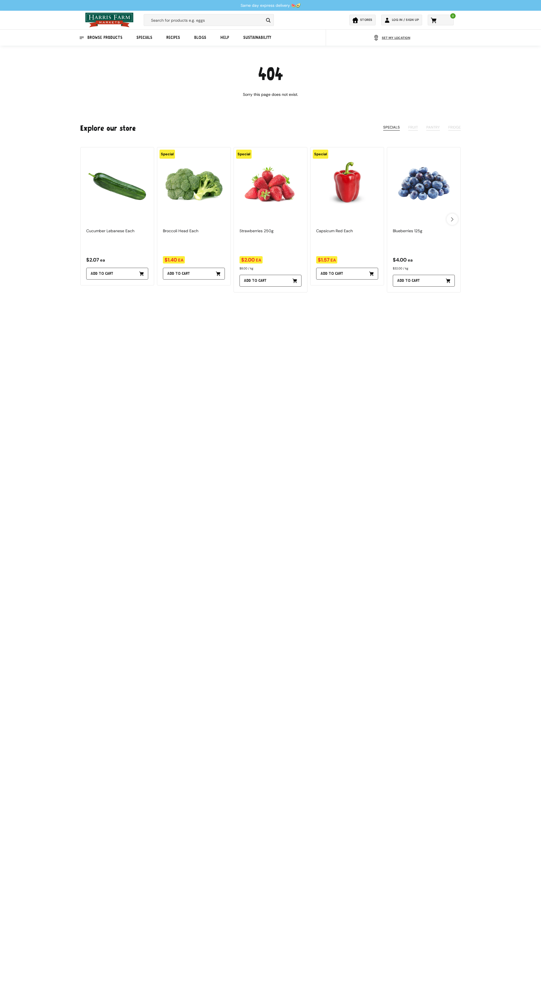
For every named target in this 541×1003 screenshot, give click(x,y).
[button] (452, 219)
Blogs (200, 37)
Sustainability (257, 37)
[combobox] (203, 20)
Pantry (433, 127)
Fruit (413, 127)
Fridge (454, 127)
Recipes (173, 37)
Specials (144, 37)
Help (224, 37)
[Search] (268, 20)
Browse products (104, 37)
